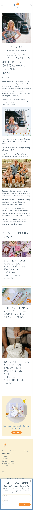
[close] (30, 481)
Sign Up (24, 504)
